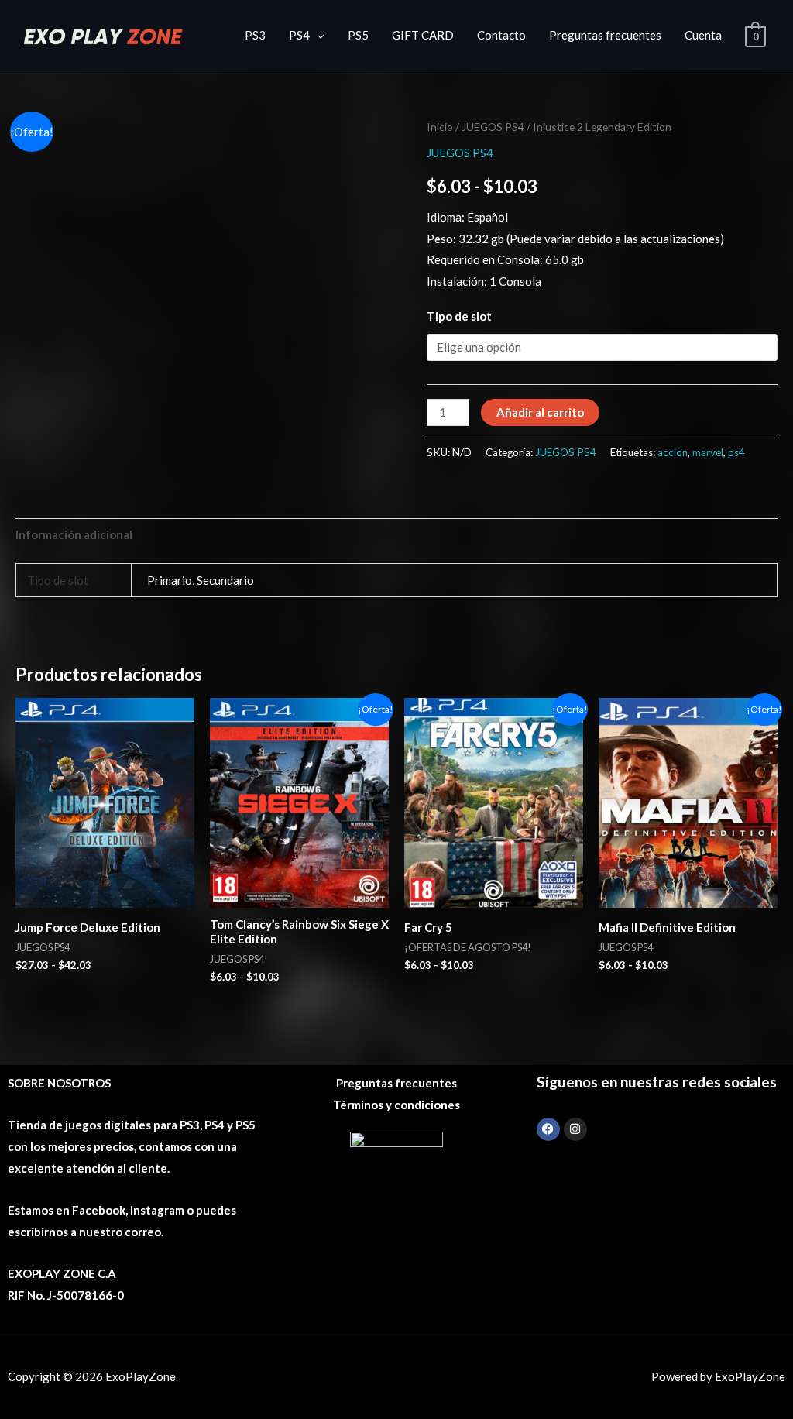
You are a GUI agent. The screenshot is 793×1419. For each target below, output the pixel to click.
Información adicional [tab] (73, 534)
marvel (707, 452)
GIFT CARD (423, 35)
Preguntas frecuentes (605, 35)
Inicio (440, 126)
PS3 (255, 35)
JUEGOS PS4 (493, 126)
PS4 (299, 35)
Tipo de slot (459, 316)
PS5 (358, 35)
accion (672, 452)
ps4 (736, 452)
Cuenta (703, 35)
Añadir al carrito (540, 412)
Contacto (501, 35)
